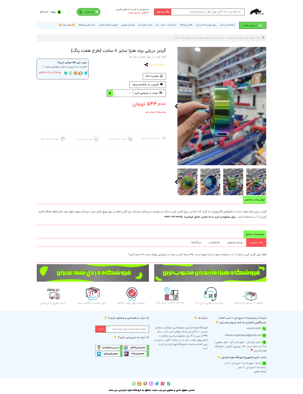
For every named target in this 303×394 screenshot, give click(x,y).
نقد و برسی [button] (256, 242)
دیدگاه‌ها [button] (196, 242)
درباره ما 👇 (201, 318)
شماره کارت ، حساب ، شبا (166, 24)
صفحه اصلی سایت (227, 24)
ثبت (100, 329)
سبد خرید (87, 11)
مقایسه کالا (153, 76)
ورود (53, 12)
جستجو (161, 12)
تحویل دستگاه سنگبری (108, 24)
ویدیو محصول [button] (235, 242)
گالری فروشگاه (186, 24)
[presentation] (263, 106)
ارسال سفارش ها (145, 24)
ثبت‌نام (44, 12)
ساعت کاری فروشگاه (86, 24)
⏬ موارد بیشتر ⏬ (67, 24)
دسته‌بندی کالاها (251, 25)
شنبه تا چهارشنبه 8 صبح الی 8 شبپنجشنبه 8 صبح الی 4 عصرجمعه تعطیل (245, 367)
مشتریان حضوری (128, 24)
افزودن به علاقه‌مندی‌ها (146, 85)
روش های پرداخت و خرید (206, 24)
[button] (164, 65)
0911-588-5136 (138, 13)
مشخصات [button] (214, 242)
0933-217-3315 (49, 73)
